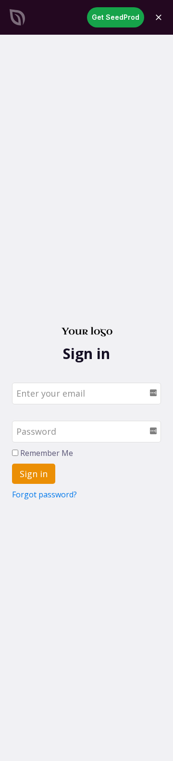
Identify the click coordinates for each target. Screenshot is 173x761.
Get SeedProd (115, 17)
